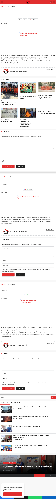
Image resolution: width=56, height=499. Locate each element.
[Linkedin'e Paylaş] (49, 497)
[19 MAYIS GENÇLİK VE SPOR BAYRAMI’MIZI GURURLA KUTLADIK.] (6, 448)
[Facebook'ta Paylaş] (7, 497)
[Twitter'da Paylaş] (21, 497)
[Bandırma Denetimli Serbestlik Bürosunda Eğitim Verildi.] (6, 409)
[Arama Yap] (51, 2)
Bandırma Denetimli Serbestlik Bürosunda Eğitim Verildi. (29, 407)
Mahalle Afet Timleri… (7, 121)
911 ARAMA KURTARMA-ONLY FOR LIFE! (28, 97)
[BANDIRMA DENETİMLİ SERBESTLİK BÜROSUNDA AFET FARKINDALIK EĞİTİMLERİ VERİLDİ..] (6, 438)
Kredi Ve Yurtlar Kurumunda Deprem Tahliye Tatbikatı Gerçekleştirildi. (26, 124)
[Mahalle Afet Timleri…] (9, 112)
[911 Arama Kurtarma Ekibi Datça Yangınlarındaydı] (9, 90)
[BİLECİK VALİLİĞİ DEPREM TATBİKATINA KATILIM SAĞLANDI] (46, 87)
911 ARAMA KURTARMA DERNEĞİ (18, 71)
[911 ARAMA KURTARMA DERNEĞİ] (6, 71)
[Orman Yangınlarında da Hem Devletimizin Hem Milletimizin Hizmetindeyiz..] (6, 419)
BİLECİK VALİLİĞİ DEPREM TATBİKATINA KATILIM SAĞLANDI (45, 97)
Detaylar (5, 491)
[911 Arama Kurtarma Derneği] (28, 2)
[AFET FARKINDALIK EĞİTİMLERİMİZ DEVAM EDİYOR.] (6, 428)
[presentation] (1, 466)
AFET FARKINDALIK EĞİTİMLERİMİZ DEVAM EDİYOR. (26, 426)
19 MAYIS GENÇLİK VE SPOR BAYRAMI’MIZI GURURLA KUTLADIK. (30, 445)
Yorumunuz (6, 140)
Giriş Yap (20, 166)
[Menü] (2, 2)
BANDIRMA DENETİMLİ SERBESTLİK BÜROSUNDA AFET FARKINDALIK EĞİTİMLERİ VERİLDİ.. (31, 436)
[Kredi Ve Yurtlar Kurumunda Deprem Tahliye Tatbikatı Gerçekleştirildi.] (28, 112)
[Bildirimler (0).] (54, 2)
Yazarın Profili (50, 69)
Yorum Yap (6, 131)
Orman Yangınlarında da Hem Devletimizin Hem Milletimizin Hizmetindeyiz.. (30, 417)
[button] (5, 475)
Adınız (5, 152)
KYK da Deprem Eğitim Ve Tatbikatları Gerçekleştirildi (46, 112)
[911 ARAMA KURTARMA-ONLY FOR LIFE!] (28, 87)
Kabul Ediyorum (12, 494)
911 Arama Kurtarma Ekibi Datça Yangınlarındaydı (8, 103)
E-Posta (5, 157)
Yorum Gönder (8, 166)
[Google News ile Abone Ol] (33, 19)
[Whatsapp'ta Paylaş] (35, 497)
